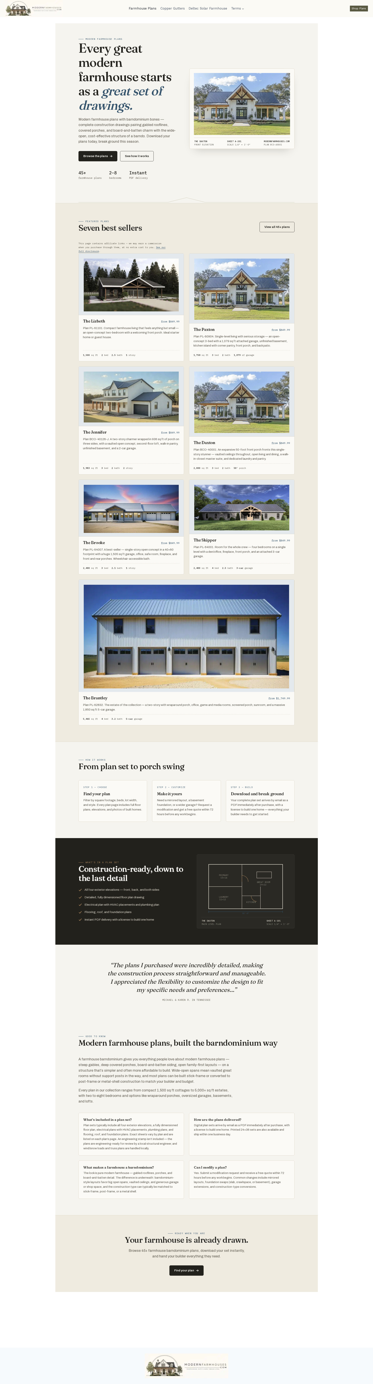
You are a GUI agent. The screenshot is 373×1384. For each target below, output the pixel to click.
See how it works (137, 156)
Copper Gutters (172, 8)
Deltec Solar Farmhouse (208, 8)
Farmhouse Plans (142, 8)
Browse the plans (95, 156)
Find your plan (184, 1270)
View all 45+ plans (277, 226)
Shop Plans (359, 8)
